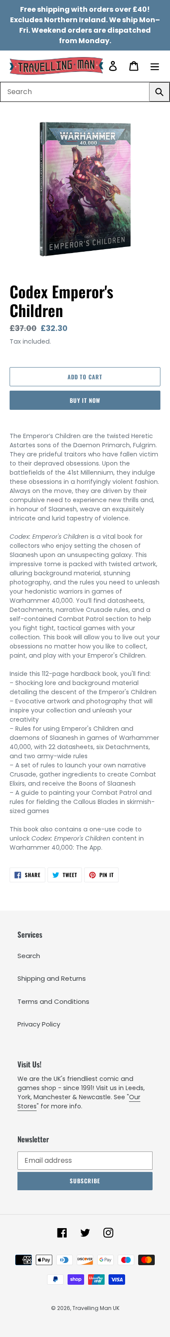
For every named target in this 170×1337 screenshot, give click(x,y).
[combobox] (85, 91)
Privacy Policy (38, 1024)
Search (28, 955)
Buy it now (85, 400)
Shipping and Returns (51, 978)
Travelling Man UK (95, 1308)
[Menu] (154, 66)
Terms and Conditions (53, 1001)
